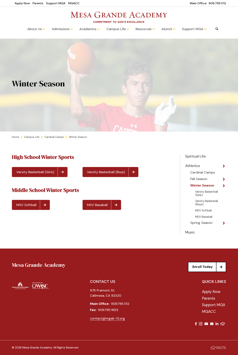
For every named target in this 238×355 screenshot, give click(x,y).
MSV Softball (26, 205)
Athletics (192, 165)
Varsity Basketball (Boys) (106, 172)
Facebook (196, 324)
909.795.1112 (217, 3)
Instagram (200, 324)
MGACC (74, 3)
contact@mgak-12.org (107, 318)
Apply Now (22, 3)
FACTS (223, 324)
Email (211, 324)
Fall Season (198, 179)
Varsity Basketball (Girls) (35, 172)
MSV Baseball (97, 205)
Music (190, 232)
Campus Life (117, 29)
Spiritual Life (195, 156)
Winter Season (202, 186)
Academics (88, 29)
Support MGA (55, 3)
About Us (35, 29)
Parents (38, 3)
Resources (144, 29)
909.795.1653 (108, 310)
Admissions (61, 29)
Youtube (206, 324)
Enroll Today (202, 267)
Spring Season (201, 223)
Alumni (167, 29)
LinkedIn (217, 324)
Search (217, 29)
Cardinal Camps (202, 173)
